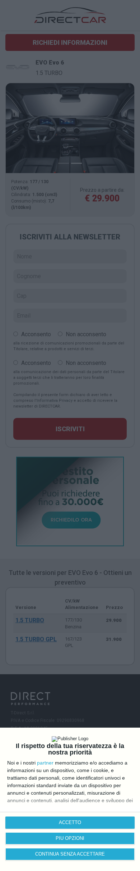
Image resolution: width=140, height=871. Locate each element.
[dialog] (70, 799)
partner (45, 762)
